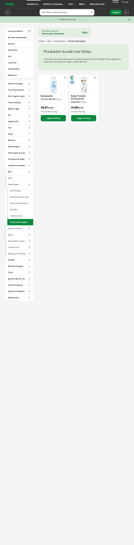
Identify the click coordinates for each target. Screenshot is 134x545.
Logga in (116, 12)
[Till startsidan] (9, 4)
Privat (115, 2)
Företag (124, 2)
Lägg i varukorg (53, 118)
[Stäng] (129, 19)
